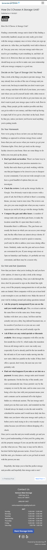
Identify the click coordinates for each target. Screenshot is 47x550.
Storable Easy (40, 542)
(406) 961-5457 (23, 501)
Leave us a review (40, 544)
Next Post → (40, 479)
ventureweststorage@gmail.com (23, 505)
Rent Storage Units (23, 531)
